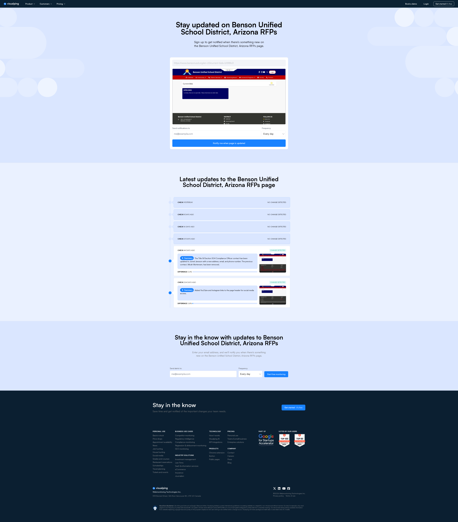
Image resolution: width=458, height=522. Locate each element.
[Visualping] (11, 4)
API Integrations (215, 442)
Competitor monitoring (184, 435)
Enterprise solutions (235, 442)
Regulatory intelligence (184, 439)
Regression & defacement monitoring (190, 445)
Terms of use (290, 496)
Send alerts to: (176, 368)
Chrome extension (217, 452)
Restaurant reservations (162, 462)
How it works (214, 435)
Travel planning (159, 469)
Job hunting (158, 449)
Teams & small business (237, 439)
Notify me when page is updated (229, 143)
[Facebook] (288, 488)
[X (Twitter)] (274, 488)
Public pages (214, 459)
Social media (158, 455)
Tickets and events (160, 472)
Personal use (232, 435)
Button (212, 456)
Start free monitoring (276, 374)
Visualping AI (214, 439)
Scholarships (158, 465)
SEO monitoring (182, 449)
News (155, 445)
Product (29, 4)
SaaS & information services (186, 466)
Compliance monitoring (185, 442)
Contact (230, 452)
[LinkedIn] (279, 488)
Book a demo (411, 4)
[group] (229, 113)
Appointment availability (162, 442)
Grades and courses (161, 459)
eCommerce (180, 469)
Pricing (60, 4)
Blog (229, 462)
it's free (443, 4)
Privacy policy (278, 496)
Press (229, 459)
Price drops (157, 439)
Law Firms (179, 462)
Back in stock (158, 435)
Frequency (266, 128)
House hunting (159, 452)
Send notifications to (181, 128)
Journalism (179, 476)
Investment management (185, 459)
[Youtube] (284, 488)
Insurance (179, 473)
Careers (230, 456)
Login (426, 4)
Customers (44, 4)
